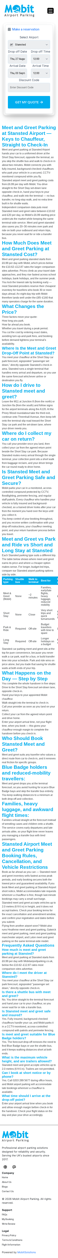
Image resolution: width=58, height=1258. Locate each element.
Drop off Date (17, 51)
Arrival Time (40, 65)
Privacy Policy (9, 1235)
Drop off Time (40, 51)
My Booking (8, 1219)
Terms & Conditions (12, 1240)
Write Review (8, 1224)
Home (5, 1177)
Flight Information (11, 1244)
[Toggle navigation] (50, 11)
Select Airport (29, 37)
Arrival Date (17, 65)
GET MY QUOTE (27, 102)
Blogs (5, 1186)
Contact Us (8, 1191)
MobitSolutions (26, 1252)
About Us (6, 1182)
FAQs (4, 1214)
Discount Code (29, 80)
